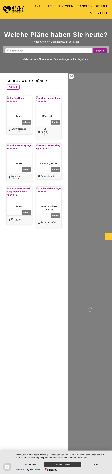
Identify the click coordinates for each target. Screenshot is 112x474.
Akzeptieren (63, 464)
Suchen (101, 50)
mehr (95, 464)
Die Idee (101, 6)
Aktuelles (43, 6)
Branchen (84, 6)
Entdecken (63, 6)
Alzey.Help (99, 12)
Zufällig (12, 87)
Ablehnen (30, 464)
